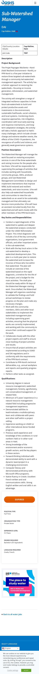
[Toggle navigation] (35, 3)
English (8, 648)
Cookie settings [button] (12, 670)
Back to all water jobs (12, 614)
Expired (19, 499)
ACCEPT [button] (26, 670)
